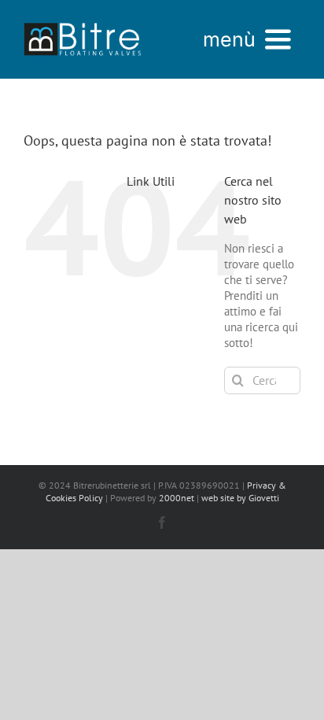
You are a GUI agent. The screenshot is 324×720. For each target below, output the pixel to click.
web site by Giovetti (240, 498)
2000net (176, 498)
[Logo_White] (83, 21)
